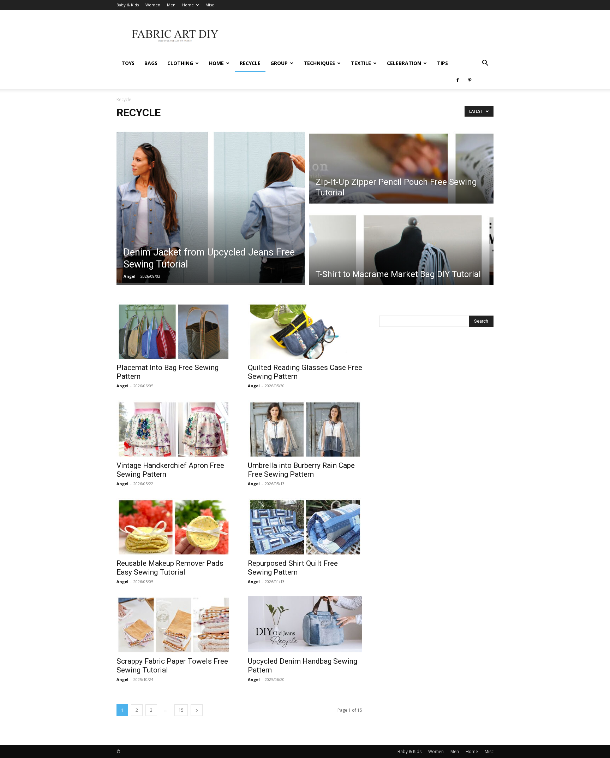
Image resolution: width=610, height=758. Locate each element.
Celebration (404, 63)
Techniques (319, 63)
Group (279, 63)
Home (188, 4)
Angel (130, 276)
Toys (127, 63)
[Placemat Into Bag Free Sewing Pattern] (173, 330)
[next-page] (197, 710)
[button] (485, 63)
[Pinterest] (469, 80)
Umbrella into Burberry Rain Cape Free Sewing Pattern (301, 469)
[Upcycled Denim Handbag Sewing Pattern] (305, 624)
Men (171, 4)
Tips (442, 63)
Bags (150, 63)
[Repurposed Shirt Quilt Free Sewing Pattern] (305, 526)
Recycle (250, 63)
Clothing (180, 63)
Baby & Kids (127, 4)
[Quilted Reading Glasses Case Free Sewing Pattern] (305, 330)
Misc (209, 4)
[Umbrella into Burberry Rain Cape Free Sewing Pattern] (305, 428)
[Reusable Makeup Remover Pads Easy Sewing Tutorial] (173, 526)
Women (152, 4)
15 (181, 710)
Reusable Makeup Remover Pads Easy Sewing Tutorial (169, 567)
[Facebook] (457, 80)
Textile (361, 63)
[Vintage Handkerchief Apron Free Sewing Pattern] (173, 428)
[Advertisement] (365, 36)
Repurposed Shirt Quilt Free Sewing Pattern (293, 567)
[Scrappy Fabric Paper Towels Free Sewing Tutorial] (173, 624)
